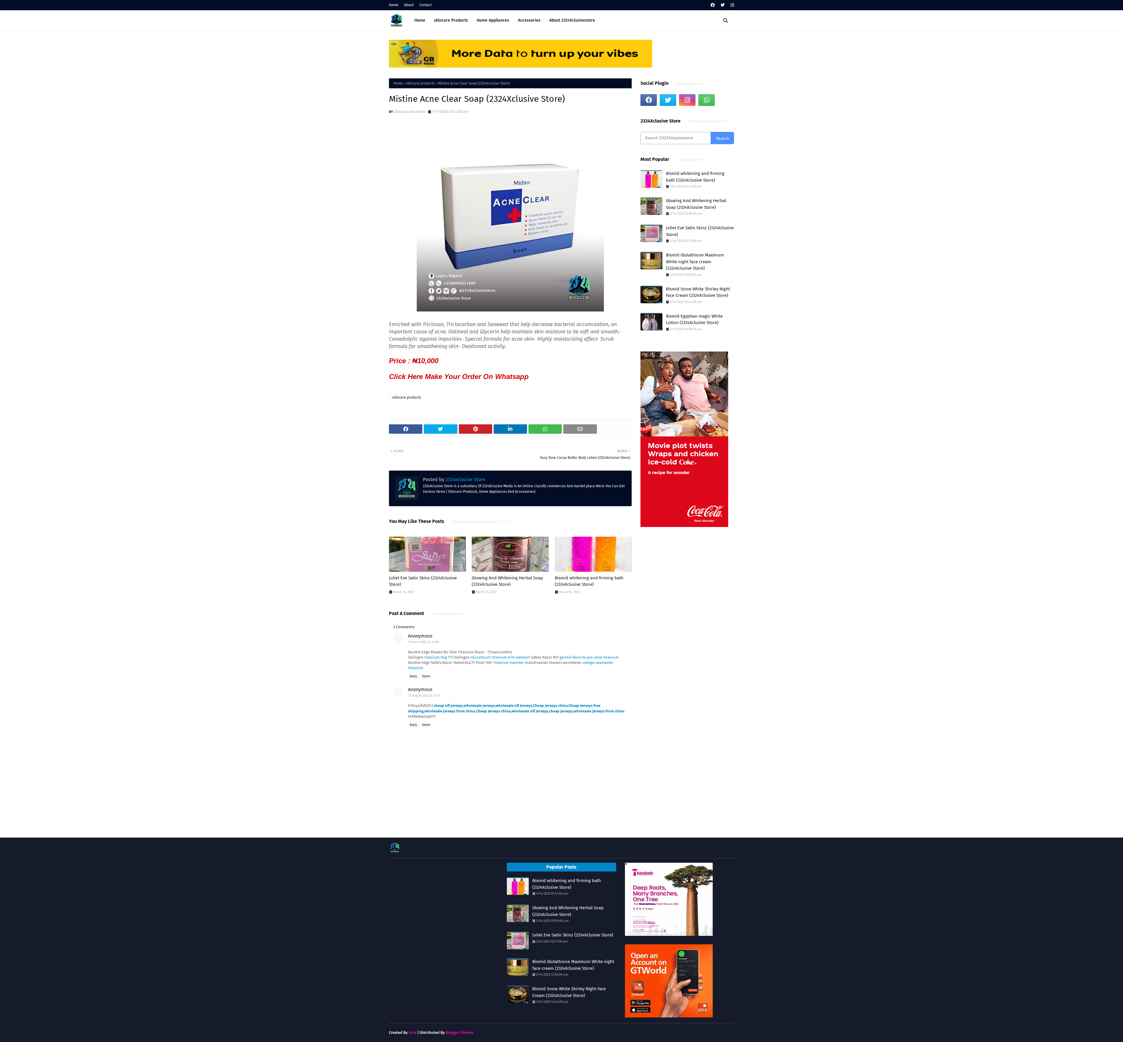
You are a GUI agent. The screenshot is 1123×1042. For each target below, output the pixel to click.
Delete (426, 676)
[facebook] (712, 5)
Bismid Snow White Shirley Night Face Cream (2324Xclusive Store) (698, 292)
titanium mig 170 (438, 657)
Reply (413, 676)
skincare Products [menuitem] (451, 20)
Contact (425, 5)
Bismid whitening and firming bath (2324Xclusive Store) (589, 581)
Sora (412, 1032)
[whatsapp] (706, 100)
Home (393, 5)
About (409, 5)
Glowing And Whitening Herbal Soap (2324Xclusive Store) (507, 581)
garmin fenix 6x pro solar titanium (589, 657)
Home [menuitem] (419, 20)
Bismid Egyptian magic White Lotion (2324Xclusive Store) (694, 319)
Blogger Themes (459, 1032)
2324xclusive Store (409, 111)
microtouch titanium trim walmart (500, 657)
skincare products (420, 83)
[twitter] (722, 5)
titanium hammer (509, 662)
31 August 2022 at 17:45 (424, 695)
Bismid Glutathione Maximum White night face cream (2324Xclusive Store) (695, 261)
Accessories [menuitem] (529, 20)
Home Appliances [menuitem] (493, 20)
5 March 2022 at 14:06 (423, 642)
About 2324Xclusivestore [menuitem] (572, 20)
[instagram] (731, 5)
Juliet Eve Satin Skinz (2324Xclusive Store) (423, 581)
